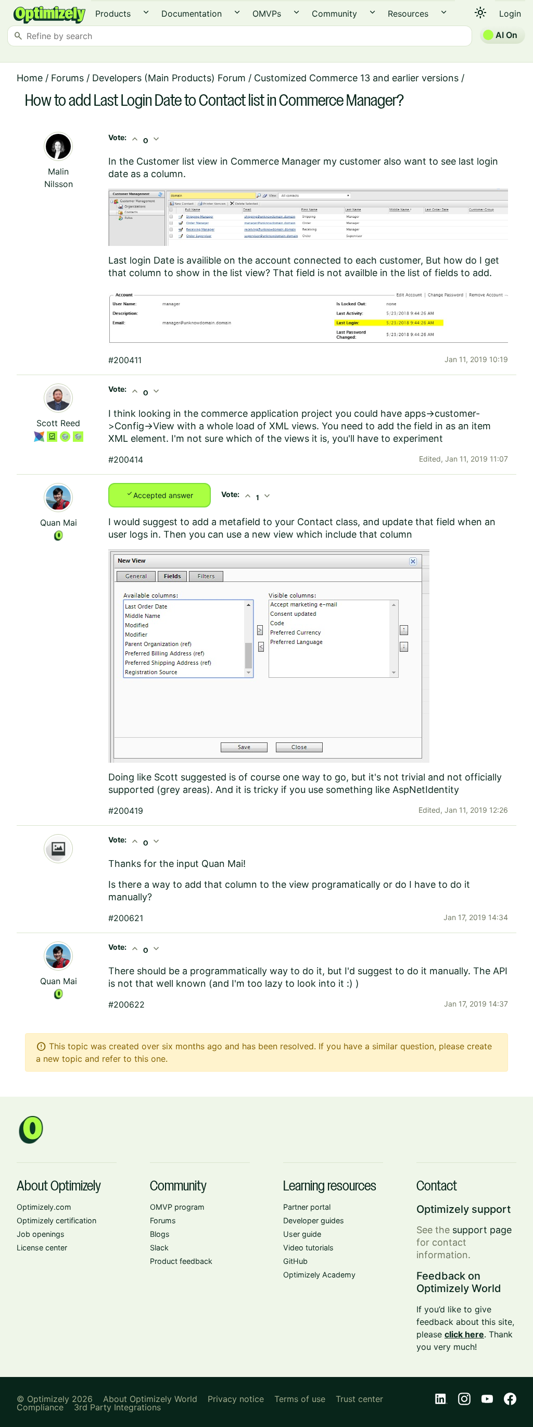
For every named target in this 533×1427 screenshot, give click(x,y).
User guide (302, 1234)
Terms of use (299, 1399)
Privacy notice (236, 1399)
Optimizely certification (56, 1220)
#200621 (125, 918)
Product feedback (181, 1261)
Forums (67, 77)
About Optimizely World (150, 1399)
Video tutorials (308, 1247)
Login (510, 13)
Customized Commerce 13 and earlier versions (356, 77)
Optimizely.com (44, 1206)
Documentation (191, 13)
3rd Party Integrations (117, 1407)
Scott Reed (58, 423)
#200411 (125, 360)
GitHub (295, 1261)
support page (482, 1229)
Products (113, 13)
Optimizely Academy (319, 1274)
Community (334, 13)
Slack (159, 1247)
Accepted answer (159, 494)
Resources (408, 13)
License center (42, 1247)
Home (30, 77)
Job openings (41, 1234)
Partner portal (307, 1206)
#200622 (126, 1004)
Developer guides (313, 1220)
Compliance (40, 1407)
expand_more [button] (146, 12)
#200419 (125, 810)
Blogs (160, 1234)
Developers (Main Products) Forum (169, 77)
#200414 (125, 459)
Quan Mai (58, 522)
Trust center (359, 1399)
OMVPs (266, 13)
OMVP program (177, 1206)
